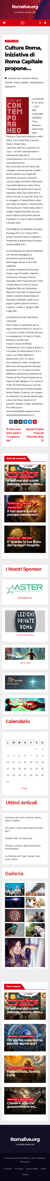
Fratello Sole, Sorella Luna (18, 838)
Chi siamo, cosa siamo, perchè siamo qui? (25, 1042)
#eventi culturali (30, 78)
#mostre (9, 82)
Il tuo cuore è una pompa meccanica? (23, 513)
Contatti (25, 1174)
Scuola (43, 1169)
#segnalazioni (36, 82)
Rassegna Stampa (27, 477)
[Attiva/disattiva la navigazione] (22, 22)
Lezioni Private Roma (25, 635)
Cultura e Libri (12, 41)
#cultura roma (14, 78)
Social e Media (32, 1169)
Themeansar (25, 1162)
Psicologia (19, 1169)
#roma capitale (21, 82)
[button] (40, 23)
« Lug (24, 788)
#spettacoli (10, 86)
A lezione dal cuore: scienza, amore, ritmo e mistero (24, 483)
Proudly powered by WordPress (18, 1158)
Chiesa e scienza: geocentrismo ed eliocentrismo (21, 1106)
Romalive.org (25, 6)
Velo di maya (25, 663)
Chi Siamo (8, 1169)
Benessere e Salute (16, 472)
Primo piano (12, 477)
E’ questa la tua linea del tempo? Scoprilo (24, 543)
